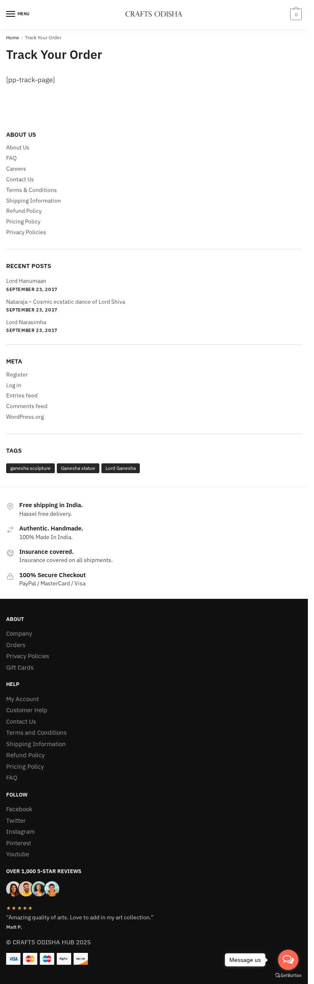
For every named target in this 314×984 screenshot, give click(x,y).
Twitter (16, 820)
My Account (22, 699)
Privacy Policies (26, 232)
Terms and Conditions (36, 732)
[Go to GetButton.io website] (288, 975)
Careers (16, 168)
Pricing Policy (23, 221)
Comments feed (26, 406)
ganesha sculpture (30, 468)
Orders (15, 645)
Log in (13, 385)
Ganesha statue (78, 468)
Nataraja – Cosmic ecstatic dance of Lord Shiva (65, 301)
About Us (17, 147)
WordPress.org (25, 416)
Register (17, 374)
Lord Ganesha (120, 468)
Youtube (17, 854)
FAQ (11, 158)
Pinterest (18, 843)
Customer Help (26, 710)
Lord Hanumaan (26, 280)
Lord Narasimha (26, 322)
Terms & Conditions (31, 190)
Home (12, 37)
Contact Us (20, 179)
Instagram (20, 831)
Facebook (19, 809)
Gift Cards (20, 667)
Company (19, 633)
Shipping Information (33, 200)
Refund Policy (24, 210)
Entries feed (22, 395)
